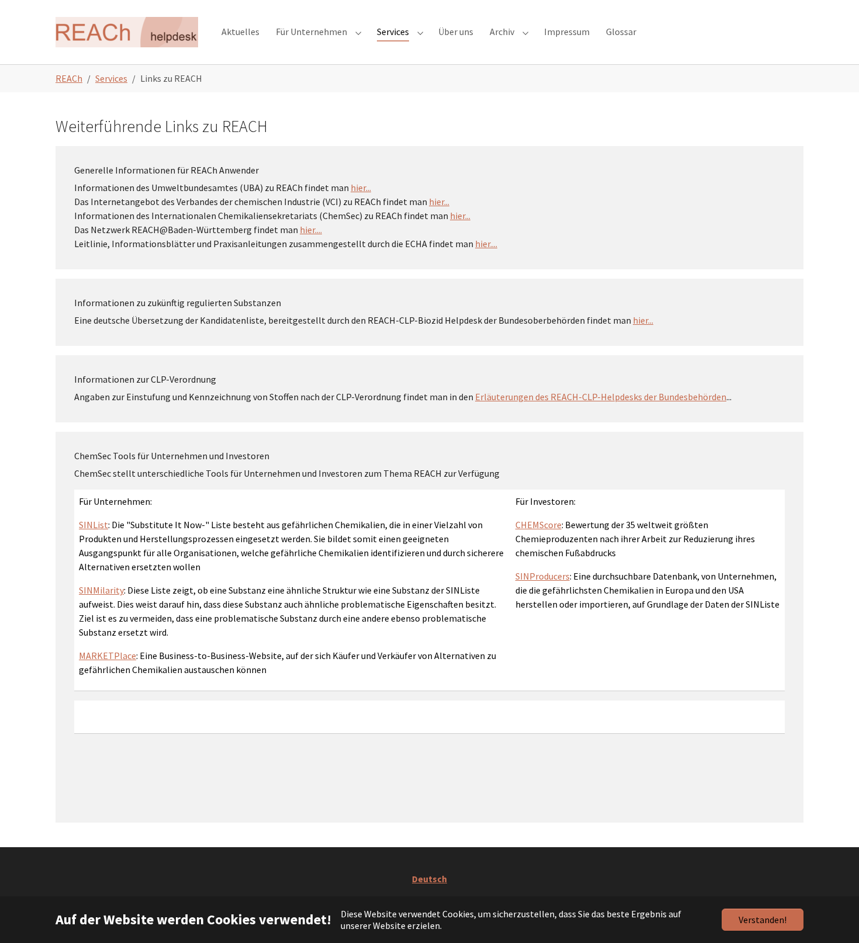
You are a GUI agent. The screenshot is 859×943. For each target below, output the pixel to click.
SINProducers (542, 576)
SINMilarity (101, 590)
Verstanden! (763, 919)
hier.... (311, 229)
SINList (93, 525)
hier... (361, 187)
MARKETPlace (107, 655)
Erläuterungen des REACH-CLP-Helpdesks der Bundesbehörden (600, 397)
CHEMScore (538, 525)
